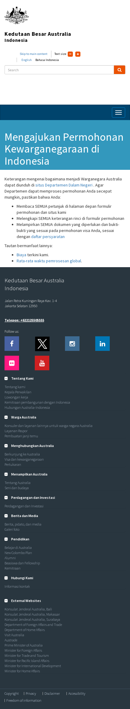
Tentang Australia (18, 482)
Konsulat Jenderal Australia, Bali (28, 609)
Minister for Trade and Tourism (27, 655)
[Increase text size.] (77, 54)
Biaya (21, 254)
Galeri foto (12, 529)
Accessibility (76, 693)
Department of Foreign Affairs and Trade (33, 624)
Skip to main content (33, 54)
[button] (19, 378)
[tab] (65, 378)
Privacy (31, 693)
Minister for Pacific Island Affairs (27, 660)
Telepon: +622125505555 (24, 320)
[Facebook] (12, 343)
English (26, 60)
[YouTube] (42, 363)
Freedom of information (23, 700)
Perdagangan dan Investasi (24, 506)
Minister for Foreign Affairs (23, 650)
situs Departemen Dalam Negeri (64, 185)
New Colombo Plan (18, 552)
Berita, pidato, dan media (23, 524)
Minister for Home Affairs (22, 671)
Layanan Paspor (16, 430)
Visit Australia (14, 635)
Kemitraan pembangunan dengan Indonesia (37, 402)
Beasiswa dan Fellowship (22, 563)
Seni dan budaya (17, 488)
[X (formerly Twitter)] (42, 343)
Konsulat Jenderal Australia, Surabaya (32, 619)
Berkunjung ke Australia (22, 454)
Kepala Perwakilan (18, 392)
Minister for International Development (33, 666)
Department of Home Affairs (25, 629)
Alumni (10, 558)
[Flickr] (12, 363)
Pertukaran (13, 464)
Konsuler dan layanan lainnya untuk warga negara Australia (49, 425)
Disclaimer (52, 693)
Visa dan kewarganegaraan (24, 459)
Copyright (12, 693)
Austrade (11, 640)
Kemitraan (13, 568)
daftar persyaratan (48, 236)
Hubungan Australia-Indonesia (27, 407)
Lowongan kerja (16, 397)
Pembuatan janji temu (21, 436)
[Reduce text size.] (70, 54)
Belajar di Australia (18, 547)
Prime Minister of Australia (24, 645)
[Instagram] (72, 343)
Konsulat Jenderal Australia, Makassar (32, 614)
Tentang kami (15, 387)
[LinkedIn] (102, 343)
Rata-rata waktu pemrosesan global (49, 261)
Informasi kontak (17, 586)
